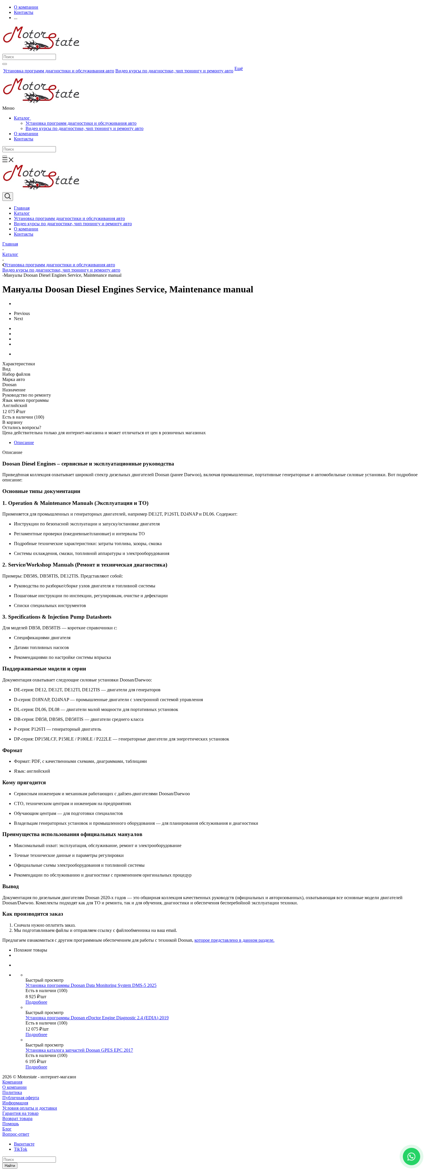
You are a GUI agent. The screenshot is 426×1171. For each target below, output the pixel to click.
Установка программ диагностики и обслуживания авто (81, 123)
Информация (15, 1102)
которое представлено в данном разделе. (234, 940)
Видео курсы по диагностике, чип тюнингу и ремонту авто (84, 128)
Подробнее (36, 1002)
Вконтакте (24, 1143)
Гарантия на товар (20, 1113)
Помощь (10, 1123)
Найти (10, 1165)
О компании (26, 133)
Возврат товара (17, 1118)
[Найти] (4, 64)
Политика (12, 1092)
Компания (12, 1082)
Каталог (22, 118)
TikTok (20, 1149)
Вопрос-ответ (15, 1134)
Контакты (23, 138)
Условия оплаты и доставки (29, 1108)
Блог (7, 1128)
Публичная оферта (20, 1097)
